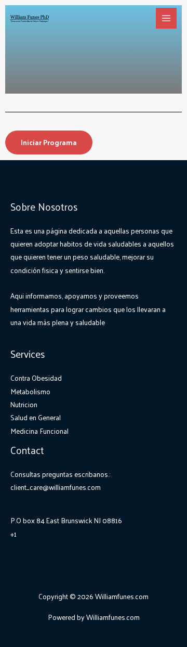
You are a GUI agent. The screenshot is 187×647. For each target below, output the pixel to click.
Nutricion (23, 404)
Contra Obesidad (36, 377)
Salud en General (35, 417)
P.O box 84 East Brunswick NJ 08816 (66, 520)
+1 (13, 533)
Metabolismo (30, 391)
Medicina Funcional (39, 430)
